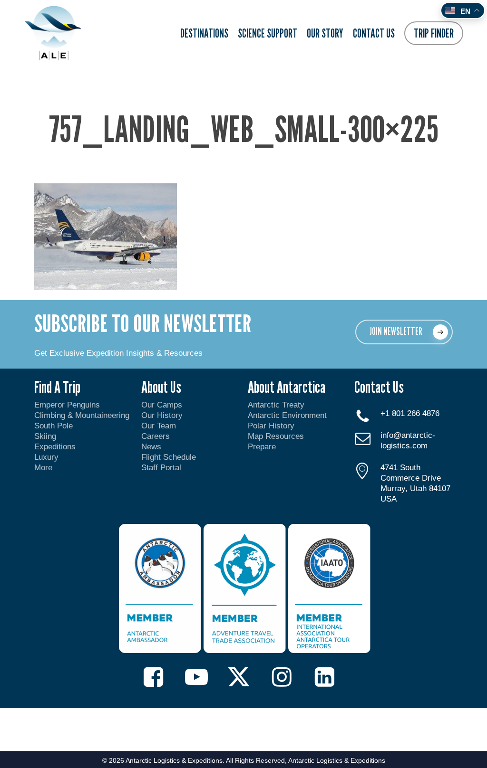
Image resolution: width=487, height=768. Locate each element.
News (151, 446)
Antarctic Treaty (276, 404)
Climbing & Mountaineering (81, 415)
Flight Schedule (168, 457)
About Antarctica (286, 387)
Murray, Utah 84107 (415, 488)
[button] (404, 332)
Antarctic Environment (287, 415)
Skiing (45, 436)
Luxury (46, 457)
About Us (161, 387)
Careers (155, 436)
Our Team (158, 425)
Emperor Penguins (67, 404)
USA (388, 498)
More (43, 467)
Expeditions (56, 446)
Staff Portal (161, 467)
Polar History (271, 425)
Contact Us (379, 387)
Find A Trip (57, 387)
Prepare (262, 446)
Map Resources (276, 436)
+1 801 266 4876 (409, 413)
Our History (162, 415)
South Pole (53, 425)
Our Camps (161, 404)
